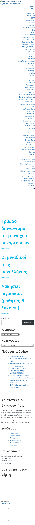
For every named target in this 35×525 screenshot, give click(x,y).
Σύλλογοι (32, 32)
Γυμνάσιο (32, 75)
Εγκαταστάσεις (29, 35)
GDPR (33, 18)
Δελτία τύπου (30, 111)
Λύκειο (32, 78)
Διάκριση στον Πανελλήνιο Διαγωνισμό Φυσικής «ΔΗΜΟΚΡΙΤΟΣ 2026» (19, 370)
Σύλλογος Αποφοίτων (27, 164)
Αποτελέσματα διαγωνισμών (25, 176)
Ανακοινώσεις (30, 169)
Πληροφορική (30, 85)
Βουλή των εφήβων (28, 102)
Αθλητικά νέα (30, 123)
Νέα (33, 106)
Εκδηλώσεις (31, 118)
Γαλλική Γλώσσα (29, 147)
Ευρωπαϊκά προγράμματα (26, 99)
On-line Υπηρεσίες (29, 178)
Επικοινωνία (31, 185)
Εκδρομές (31, 133)
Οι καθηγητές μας (16, 440)
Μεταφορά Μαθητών (28, 47)
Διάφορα (32, 152)
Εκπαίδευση (31, 59)
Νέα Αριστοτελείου (28, 109)
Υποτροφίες (31, 166)
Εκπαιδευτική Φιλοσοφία (26, 61)
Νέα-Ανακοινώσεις (16, 443)
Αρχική (32, 6)
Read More (5, 248)
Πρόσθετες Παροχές (28, 44)
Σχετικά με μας (30, 11)
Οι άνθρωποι (30, 68)
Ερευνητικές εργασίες (27, 104)
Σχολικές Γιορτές (29, 135)
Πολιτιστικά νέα (29, 126)
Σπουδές (32, 80)
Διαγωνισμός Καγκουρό (27, 97)
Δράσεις (32, 92)
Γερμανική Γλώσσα (28, 150)
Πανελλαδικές (30, 140)
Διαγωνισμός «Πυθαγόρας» (26, 95)
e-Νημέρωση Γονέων (28, 181)
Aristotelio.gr (5, 504)
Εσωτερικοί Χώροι (28, 42)
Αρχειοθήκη (31, 183)
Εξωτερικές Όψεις (28, 37)
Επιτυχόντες (30, 138)
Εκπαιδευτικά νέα (29, 121)
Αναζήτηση (5, 318)
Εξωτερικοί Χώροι (28, 39)
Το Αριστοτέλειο (29, 8)
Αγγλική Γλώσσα (29, 145)
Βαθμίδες (32, 73)
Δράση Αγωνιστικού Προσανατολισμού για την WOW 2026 (20, 358)
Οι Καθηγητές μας (29, 20)
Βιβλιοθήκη (31, 90)
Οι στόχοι (31, 71)
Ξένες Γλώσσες (29, 87)
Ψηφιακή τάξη (30, 83)
